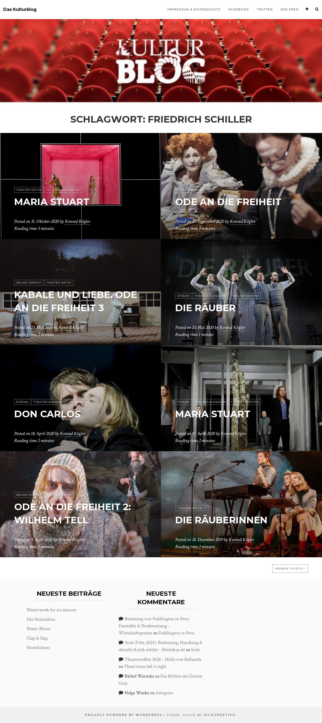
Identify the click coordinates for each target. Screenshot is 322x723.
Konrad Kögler (77, 221)
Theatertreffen (245, 295)
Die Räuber (205, 308)
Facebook (238, 9)
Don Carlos (47, 414)
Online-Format (28, 282)
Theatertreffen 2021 (63, 189)
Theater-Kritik (28, 189)
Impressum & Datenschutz (194, 9)
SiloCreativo (220, 715)
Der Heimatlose (41, 619)
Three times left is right (145, 666)
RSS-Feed (290, 9)
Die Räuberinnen (221, 520)
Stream (183, 295)
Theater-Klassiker (210, 295)
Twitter (265, 9)
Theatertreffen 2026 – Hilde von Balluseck (163, 659)
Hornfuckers (38, 648)
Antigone (164, 693)
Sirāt (195, 650)
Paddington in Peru (176, 633)
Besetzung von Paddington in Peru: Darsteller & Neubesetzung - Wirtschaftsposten (154, 626)
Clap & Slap (37, 638)
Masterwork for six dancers (51, 610)
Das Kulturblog (20, 9)
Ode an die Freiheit (228, 201)
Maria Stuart (51, 201)
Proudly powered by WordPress (123, 715)
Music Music (39, 629)
